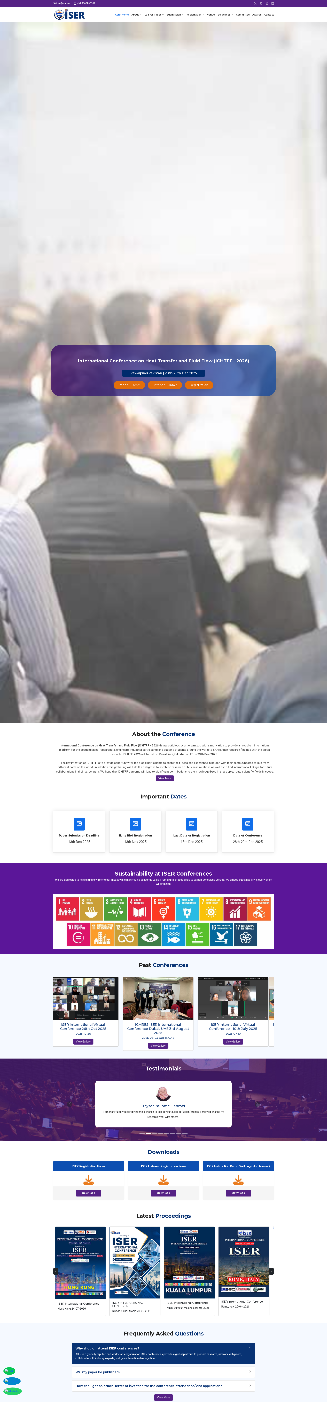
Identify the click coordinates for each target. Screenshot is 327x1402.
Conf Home (122, 14)
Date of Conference (247, 835)
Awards (257, 14)
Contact (269, 14)
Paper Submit (129, 385)
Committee (243, 14)
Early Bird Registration (135, 835)
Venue (211, 14)
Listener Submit (165, 385)
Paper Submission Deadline (79, 835)
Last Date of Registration (191, 835)
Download (88, 1192)
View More (164, 778)
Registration (199, 385)
